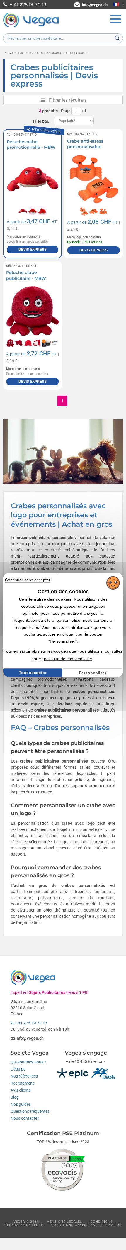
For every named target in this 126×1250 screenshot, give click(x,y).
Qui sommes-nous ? (28, 1062)
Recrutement (22, 1083)
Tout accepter (32, 672)
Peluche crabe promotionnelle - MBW (31, 144)
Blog (15, 1097)
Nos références (24, 1076)
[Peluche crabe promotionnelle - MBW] (32, 179)
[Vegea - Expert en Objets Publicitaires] (31, 26)
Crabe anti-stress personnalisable (85, 144)
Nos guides (21, 1104)
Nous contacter (25, 1118)
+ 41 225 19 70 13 (30, 1023)
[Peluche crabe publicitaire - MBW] (32, 310)
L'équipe (18, 1069)
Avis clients (21, 1090)
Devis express (32, 250)
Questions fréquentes (30, 1111)
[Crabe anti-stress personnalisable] (93, 179)
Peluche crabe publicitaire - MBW (26, 275)
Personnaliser (92, 672)
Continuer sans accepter (27, 579)
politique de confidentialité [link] (68, 658)
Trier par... (42, 121)
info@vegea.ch (95, 5)
